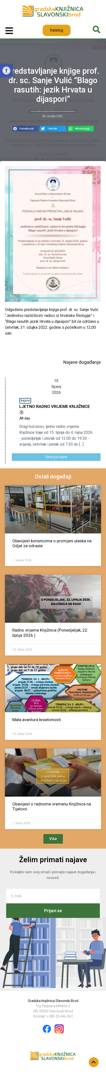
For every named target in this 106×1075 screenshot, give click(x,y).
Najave (25, 400)
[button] (6, 70)
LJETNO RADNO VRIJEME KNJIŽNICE (54, 406)
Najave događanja (82, 362)
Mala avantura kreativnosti (36, 719)
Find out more (56, 457)
